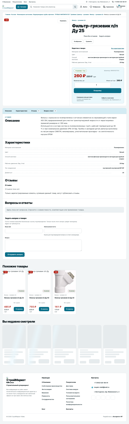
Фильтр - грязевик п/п (96, 14)
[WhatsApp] (103, 398)
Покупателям (17, 2)
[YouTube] (93, 398)
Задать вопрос (104, 36)
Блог (25, 2)
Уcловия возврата (72, 393)
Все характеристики (117, 48)
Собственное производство (52, 386)
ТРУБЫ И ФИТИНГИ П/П (62, 14)
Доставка (69, 386)
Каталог (13, 14)
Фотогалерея (46, 389)
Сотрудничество (48, 399)
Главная (7, 14)
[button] (19, 309)
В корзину (97, 91)
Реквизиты (46, 396)
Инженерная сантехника (24, 14)
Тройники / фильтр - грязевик (79, 14)
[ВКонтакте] (108, 398)
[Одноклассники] (98, 398)
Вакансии (45, 393)
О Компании (6, 2)
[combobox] (53, 7)
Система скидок (72, 389)
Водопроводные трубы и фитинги (43, 14)
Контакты (32, 2)
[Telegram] (113, 398)
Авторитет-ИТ (118, 416)
